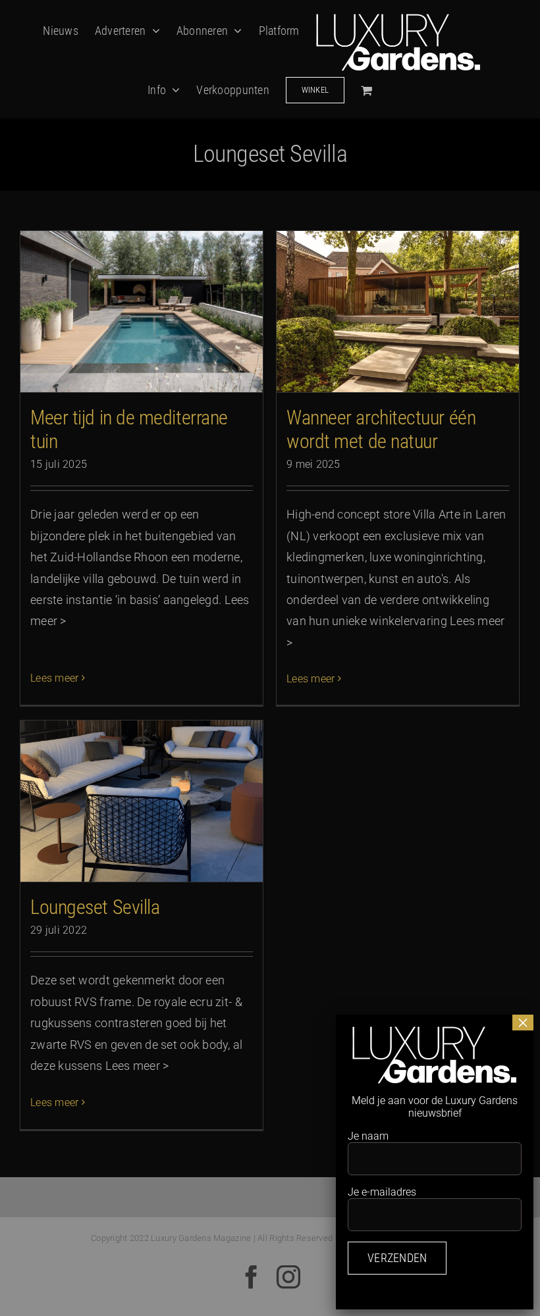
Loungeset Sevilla (94, 907)
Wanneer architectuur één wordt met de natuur (380, 429)
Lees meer (54, 678)
